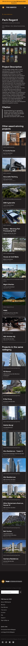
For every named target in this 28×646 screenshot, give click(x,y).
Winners (3, 604)
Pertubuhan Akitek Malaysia (8, 629)
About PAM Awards (6, 602)
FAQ (2, 615)
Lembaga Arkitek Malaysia (7, 632)
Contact (3, 612)
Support (3, 617)
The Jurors (4, 610)
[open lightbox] (3, 51)
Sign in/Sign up (5, 620)
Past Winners (4, 607)
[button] (25, 7)
